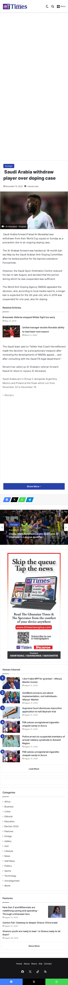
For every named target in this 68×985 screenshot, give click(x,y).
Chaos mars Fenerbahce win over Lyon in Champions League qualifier (33, 535)
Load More (34, 769)
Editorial (8, 816)
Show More (33, 486)
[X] (13, 499)
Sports (7, 871)
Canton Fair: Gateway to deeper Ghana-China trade (30, 922)
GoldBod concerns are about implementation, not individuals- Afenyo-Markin (40, 696)
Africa (7, 801)
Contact (48, 963)
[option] (34, 527)
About (27, 963)
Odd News (9, 861)
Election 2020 (11, 826)
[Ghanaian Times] (15, 6)
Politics (8, 866)
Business (8, 806)
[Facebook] (6, 499)
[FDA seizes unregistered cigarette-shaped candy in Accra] (11, 727)
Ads (40, 963)
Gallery (8, 841)
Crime (7, 811)
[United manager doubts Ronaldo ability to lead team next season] (11, 331)
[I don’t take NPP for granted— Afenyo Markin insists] (11, 683)
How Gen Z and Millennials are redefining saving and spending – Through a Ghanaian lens (20, 910)
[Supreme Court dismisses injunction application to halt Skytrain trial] (11, 713)
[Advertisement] (34, 49)
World (7, 885)
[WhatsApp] (21, 499)
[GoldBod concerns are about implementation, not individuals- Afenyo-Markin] (11, 697)
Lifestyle (8, 851)
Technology (10, 876)
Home (19, 963)
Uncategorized (11, 880)
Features (8, 831)
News (7, 856)
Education (9, 821)
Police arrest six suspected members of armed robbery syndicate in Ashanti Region (43, 740)
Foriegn (8, 166)
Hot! (6, 846)
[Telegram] (29, 499)
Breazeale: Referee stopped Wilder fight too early (29, 317)
